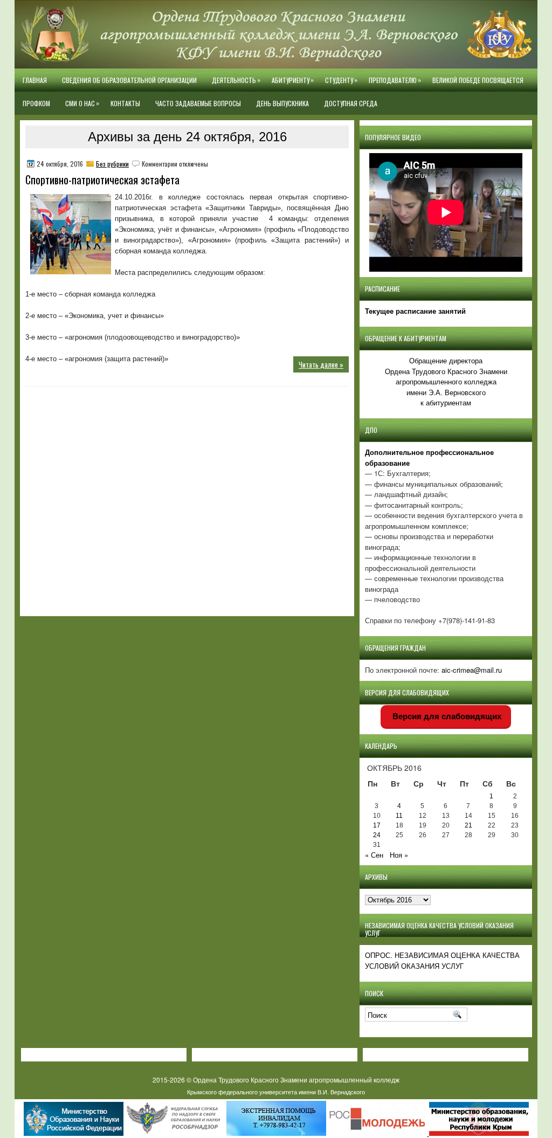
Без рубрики (112, 163)
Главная (35, 80)
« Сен (374, 855)
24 (377, 835)
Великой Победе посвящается (477, 80)
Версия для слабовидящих (445, 716)
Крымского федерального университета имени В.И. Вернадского (276, 1091)
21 (468, 825)
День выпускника (282, 103)
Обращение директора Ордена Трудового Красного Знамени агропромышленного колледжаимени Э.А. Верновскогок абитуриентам (446, 381)
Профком (36, 103)
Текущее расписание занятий (415, 311)
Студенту (341, 80)
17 (377, 825)
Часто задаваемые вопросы (198, 103)
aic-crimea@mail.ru (471, 670)
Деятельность (236, 80)
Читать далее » (321, 364)
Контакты (125, 103)
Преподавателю (395, 80)
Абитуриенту (293, 80)
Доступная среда (350, 103)
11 (399, 815)
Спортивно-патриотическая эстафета (102, 179)
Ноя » (399, 855)
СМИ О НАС (82, 103)
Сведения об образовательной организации (129, 80)
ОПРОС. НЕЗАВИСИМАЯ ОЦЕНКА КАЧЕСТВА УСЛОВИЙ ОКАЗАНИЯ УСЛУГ (442, 960)
